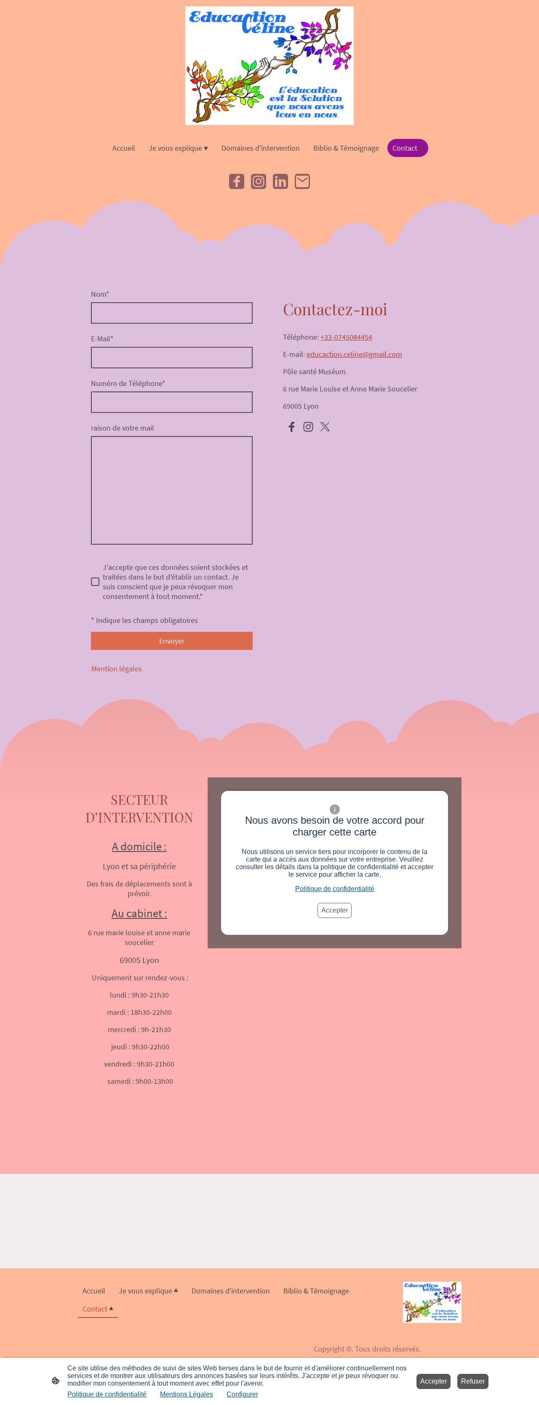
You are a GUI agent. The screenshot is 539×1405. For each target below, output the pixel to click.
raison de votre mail (122, 428)
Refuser (473, 1381)
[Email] (302, 181)
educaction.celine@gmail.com (354, 354)
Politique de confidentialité (334, 888)
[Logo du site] (269, 65)
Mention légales (116, 668)
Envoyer (171, 641)
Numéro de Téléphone (128, 383)
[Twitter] (325, 427)
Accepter (334, 910)
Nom (100, 294)
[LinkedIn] (280, 181)
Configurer (242, 1394)
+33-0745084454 (346, 337)
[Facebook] (236, 181)
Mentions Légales (186, 1394)
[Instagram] (258, 181)
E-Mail (102, 338)
